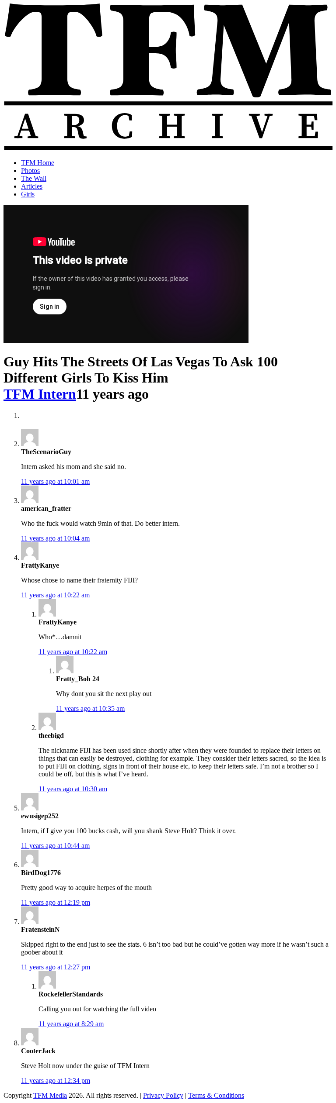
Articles (31, 186)
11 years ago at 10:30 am (72, 789)
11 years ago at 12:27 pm (55, 967)
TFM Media (50, 1095)
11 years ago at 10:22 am (55, 595)
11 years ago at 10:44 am (55, 845)
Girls (28, 194)
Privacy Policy (163, 1095)
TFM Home (37, 162)
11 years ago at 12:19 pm (55, 902)
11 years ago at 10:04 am (55, 538)
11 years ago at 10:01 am (55, 481)
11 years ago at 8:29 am (71, 1023)
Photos (30, 170)
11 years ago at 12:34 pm (55, 1080)
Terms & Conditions (216, 1095)
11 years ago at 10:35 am (90, 708)
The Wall (33, 178)
